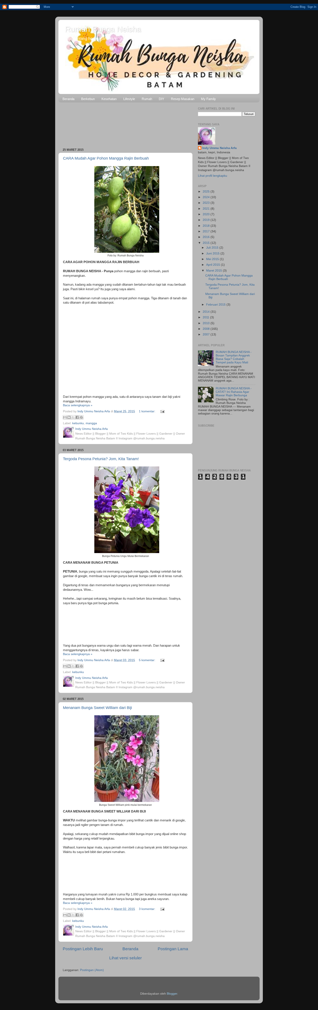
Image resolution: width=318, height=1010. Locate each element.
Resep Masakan (182, 99)
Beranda (68, 99)
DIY (161, 99)
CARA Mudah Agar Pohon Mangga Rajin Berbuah (106, 158)
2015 (206, 242)
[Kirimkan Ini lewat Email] (65, 417)
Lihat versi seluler (125, 958)
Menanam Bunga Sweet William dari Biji (97, 708)
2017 (206, 231)
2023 (206, 202)
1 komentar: (147, 411)
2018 (206, 225)
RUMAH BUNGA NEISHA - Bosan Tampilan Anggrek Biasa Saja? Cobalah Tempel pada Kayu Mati (234, 357)
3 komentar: (147, 909)
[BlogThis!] (69, 417)
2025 (206, 191)
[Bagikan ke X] (73, 417)
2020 (206, 214)
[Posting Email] (161, 411)
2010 (206, 323)
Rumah (147, 99)
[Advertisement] (125, 124)
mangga (91, 423)
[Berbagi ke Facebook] (77, 417)
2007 (206, 334)
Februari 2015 (216, 304)
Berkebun (88, 99)
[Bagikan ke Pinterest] (81, 417)
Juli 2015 (212, 247)
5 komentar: (147, 660)
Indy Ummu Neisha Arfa (219, 148)
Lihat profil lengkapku (212, 175)
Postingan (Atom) (92, 970)
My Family (208, 99)
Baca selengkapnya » (77, 405)
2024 (206, 197)
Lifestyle (129, 99)
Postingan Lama (173, 949)
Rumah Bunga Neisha (103, 29)
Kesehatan (109, 99)
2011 (206, 317)
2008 (206, 328)
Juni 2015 (213, 253)
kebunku (78, 423)
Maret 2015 (214, 270)
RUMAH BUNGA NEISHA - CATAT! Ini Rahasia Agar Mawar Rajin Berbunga (234, 392)
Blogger (172, 993)
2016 (206, 237)
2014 (206, 311)
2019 (206, 220)
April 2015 (213, 264)
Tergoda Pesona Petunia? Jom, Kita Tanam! (101, 459)
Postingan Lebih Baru (83, 949)
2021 (206, 208)
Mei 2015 (213, 259)
